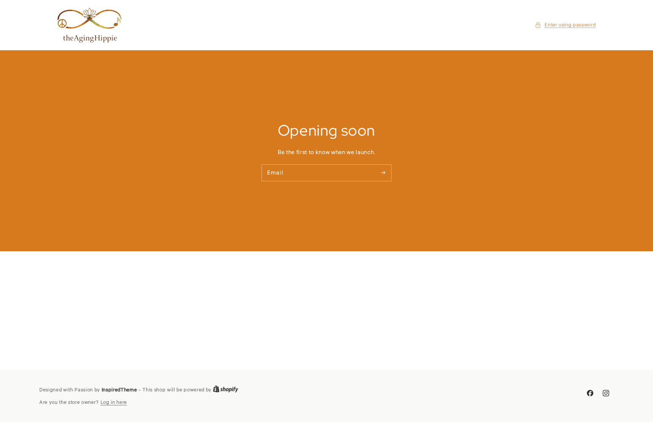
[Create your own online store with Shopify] (225, 390)
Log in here (114, 402)
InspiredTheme (119, 389)
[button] (565, 24)
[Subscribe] (383, 173)
